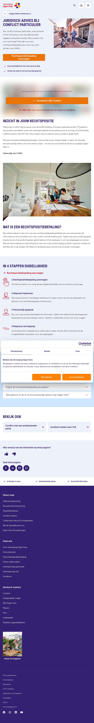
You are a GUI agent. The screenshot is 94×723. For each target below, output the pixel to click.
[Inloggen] (81, 5)
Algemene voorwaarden (12, 693)
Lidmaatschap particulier (13, 567)
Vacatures (7, 576)
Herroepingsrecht (10, 707)
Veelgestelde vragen (12, 598)
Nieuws (6, 608)
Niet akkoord (46, 377)
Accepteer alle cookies (49, 100)
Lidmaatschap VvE (11, 571)
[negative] (14, 453)
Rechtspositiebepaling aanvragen (24, 57)
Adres (5, 702)
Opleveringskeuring (11, 501)
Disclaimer (7, 684)
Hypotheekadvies (10, 511)
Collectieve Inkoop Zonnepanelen (18, 520)
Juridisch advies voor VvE (63, 427)
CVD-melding (8, 689)
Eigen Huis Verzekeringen (14, 530)
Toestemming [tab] (16, 351)
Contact (6, 593)
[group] (12, 647)
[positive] (6, 453)
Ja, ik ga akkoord (76, 377)
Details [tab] (47, 351)
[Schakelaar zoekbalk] (74, 5)
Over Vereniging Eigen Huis (15, 547)
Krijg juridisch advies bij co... (18, 14)
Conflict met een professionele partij (21, 427)
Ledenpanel (8, 617)
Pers (5, 613)
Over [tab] (78, 351)
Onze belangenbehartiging (14, 557)
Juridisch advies (10, 516)
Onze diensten (9, 552)
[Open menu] (88, 5)
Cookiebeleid (8, 680)
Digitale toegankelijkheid (14, 622)
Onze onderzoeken (11, 562)
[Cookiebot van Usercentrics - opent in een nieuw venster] (80, 344)
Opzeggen (7, 698)
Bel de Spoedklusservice (13, 525)
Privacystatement (9, 675)
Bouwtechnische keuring (14, 506)
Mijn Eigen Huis (10, 603)
